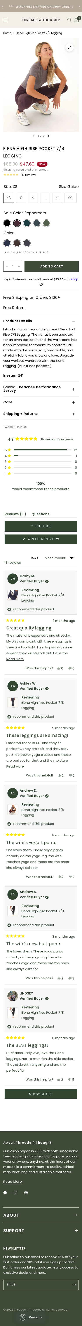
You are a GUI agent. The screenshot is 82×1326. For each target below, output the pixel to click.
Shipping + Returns (20, 413)
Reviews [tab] (15, 514)
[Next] (48, 136)
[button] (41, 449)
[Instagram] (18, 1192)
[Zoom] (69, 47)
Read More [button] (12, 1181)
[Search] (69, 20)
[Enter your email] (74, 1285)
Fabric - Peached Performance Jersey (32, 389)
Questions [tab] (40, 514)
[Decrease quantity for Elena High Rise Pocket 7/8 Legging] (6, 266)
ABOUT (11, 1215)
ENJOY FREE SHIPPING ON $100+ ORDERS (44, 7)
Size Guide (69, 186)
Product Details (17, 320)
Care (7, 402)
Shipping (9, 169)
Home (7, 33)
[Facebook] (8, 1192)
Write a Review (44, 540)
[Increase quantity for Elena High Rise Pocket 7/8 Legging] (19, 266)
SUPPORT (13, 1231)
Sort (35, 558)
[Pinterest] (29, 1192)
